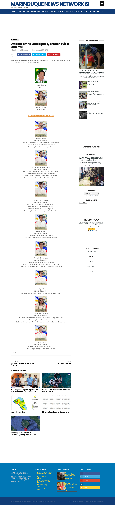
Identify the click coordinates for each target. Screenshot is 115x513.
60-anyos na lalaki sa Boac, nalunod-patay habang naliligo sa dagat (95, 103)
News (19, 11)
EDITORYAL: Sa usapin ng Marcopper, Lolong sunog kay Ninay (44, 481)
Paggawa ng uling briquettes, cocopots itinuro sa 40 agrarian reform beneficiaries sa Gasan (71, 486)
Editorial (45, 11)
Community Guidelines (92, 269)
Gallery (91, 271)
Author (91, 261)
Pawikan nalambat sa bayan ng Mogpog (22, 363)
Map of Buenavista (64, 362)
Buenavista (14, 39)
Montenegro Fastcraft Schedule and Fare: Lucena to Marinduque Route (44, 474)
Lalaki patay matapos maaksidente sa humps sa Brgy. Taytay (94, 83)
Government (35, 11)
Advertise (78, 11)
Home (13, 11)
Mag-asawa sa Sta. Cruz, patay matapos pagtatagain (95, 112)
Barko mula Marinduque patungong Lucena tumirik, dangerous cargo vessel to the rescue (95, 94)
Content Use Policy (91, 266)
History (91, 264)
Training (91, 274)
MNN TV (60, 11)
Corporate (69, 11)
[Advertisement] (57, 26)
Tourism (53, 11)
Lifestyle (26, 11)
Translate (96, 195)
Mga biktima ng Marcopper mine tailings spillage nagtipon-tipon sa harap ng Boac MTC (91, 158)
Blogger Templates (36, 501)
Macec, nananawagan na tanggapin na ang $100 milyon (44, 485)
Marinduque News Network (48, 4)
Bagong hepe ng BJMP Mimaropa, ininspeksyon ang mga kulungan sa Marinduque (70, 475)
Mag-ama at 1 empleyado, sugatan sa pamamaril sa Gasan (91, 71)
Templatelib (52, 501)
